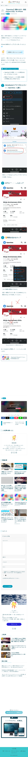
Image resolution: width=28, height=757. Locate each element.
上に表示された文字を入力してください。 (11, 578)
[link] (12, 452)
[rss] (15, 748)
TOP (3, 751)
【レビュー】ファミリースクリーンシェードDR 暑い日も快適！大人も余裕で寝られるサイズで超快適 (14, 675)
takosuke (14, 443)
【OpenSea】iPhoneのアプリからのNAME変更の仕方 (17, 358)
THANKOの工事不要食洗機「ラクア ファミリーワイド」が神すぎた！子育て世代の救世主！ (13, 671)
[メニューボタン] (2, 2)
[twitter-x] (14, 452)
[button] (3, 418)
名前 (4, 557)
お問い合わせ (22, 751)
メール (5, 562)
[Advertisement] (14, 379)
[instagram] (16, 452)
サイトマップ (14, 752)
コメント (5, 540)
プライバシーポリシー (15, 751)
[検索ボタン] (25, 2)
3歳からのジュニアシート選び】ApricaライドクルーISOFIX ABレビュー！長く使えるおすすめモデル (13, 666)
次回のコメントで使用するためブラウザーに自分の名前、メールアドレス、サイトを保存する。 (14, 572)
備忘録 (8, 13)
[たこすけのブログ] (14, 2)
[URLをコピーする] (25, 418)
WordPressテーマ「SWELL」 (14, 712)
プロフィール (14, 624)
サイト (4, 566)
